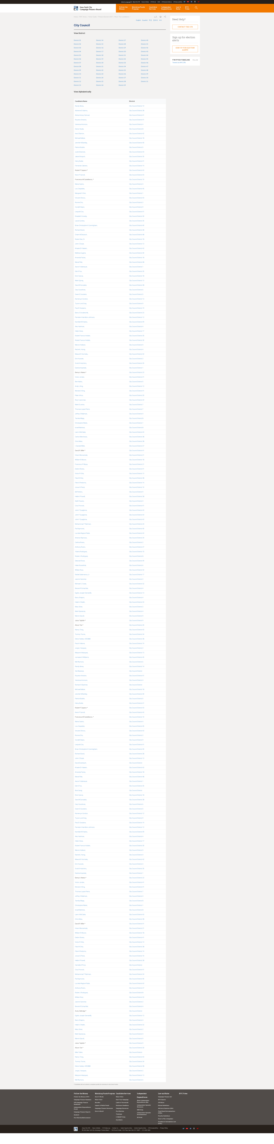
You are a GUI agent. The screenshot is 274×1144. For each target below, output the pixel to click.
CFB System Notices (167, 2)
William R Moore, (80, 460)
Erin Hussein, (79, 359)
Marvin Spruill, (79, 616)
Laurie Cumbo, (80, 221)
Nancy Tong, (79, 630)
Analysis (76, 1115)
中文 (150, 20)
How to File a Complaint (165, 1119)
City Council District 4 (136, 124)
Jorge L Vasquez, (80, 648)
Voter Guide (92, 17)
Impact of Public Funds (102, 1105)
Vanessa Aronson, (81, 124)
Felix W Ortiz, (79, 478)
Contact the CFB (185, 27)
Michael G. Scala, (80, 584)
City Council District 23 (136, 313)
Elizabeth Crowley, (81, 216)
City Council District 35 (136, 156)
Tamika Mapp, (80, 418)
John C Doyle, (79, 244)
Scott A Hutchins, (81, 363)
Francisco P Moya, (81, 464)
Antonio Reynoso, (81, 538)
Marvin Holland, (80, 345)
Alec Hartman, (80, 326)
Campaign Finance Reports (82, 1112)
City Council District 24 (136, 400)
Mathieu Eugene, (80, 253)
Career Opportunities (126, 1128)
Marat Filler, (79, 262)
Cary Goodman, (80, 290)
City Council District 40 (136, 143)
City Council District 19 (136, 308)
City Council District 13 (136, 244)
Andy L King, (79, 386)
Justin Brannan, (80, 152)
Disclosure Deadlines (122, 1105)
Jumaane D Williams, (82, 657)
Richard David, (80, 230)
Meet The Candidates (121, 17)
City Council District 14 (136, 106)
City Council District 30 (136, 216)
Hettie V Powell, (80, 496)
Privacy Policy (164, 1128)
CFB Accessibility (177, 2)
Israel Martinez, (80, 427)
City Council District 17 (136, 331)
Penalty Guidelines (164, 1116)
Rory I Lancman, (80, 400)
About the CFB (136, 2)
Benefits (97, 1102)
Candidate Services (153, 8)
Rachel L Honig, (80, 349)
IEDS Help (140, 1110)
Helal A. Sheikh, (80, 602)
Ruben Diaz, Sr (80, 239)
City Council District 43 (136, 152)
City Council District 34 (136, 538)
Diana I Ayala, (79, 129)
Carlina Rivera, (80, 542)
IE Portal (139, 1117)
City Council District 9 (136, 207)
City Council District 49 (136, 322)
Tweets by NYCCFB (179, 62)
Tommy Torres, (80, 634)
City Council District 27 (136, 446)
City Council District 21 (136, 455)
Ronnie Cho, (79, 202)
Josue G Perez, (80, 487)
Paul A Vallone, (80, 643)
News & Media (145, 2)
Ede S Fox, (78, 271)
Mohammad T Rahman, (83, 524)
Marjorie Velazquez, (81, 653)
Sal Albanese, (79, 671)
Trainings (119, 1114)
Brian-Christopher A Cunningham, (86, 225)
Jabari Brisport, (80, 156)
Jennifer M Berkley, (81, 143)
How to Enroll (99, 1111)
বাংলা (160, 20)
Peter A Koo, (79, 395)
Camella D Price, (80, 965)
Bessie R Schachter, (81, 588)
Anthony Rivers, (80, 547)
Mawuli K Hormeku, (81, 354)
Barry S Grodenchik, (81, 313)
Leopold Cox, (79, 211)
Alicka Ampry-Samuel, (82, 115)
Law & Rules (178, 8)
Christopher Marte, (81, 423)
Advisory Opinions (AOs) (165, 1108)
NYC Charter (162, 1099)
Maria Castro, (79, 184)
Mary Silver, (79, 607)
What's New (98, 1099)
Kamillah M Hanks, (81, 322)
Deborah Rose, (80, 561)
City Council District (135, 671)
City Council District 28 (136, 110)
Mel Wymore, (79, 662)
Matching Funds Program (138, 8)
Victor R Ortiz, (79, 473)
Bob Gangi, (78, 790)
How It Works (99, 1097)
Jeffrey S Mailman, (81, 414)
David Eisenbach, (80, 763)
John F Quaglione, (81, 510)
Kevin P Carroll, (80, 175)
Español (144, 20)
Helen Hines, (79, 331)
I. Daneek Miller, (80, 446)
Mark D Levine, (80, 404)
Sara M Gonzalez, (81, 285)
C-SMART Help (120, 1117)
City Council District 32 (136, 570)
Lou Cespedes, (80, 189)
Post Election (120, 1111)
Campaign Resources (122, 1108)
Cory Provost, (79, 506)
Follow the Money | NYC (81, 1097)
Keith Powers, (79, 501)
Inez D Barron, (79, 133)
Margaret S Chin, (80, 193)
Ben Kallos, (79, 381)
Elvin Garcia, (79, 276)
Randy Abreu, (79, 106)
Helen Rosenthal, (80, 565)
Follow (195, 60)
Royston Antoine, (81, 120)
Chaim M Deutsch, (81, 234)
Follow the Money (123, 8)
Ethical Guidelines (163, 1105)
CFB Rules (161, 1102)
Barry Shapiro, (80, 597)
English (138, 20)
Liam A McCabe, (80, 432)
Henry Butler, (79, 161)
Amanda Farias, (80, 257)
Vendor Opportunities (140, 1128)
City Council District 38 (136, 285)
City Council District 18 (136, 138)
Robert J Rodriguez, (81, 556)
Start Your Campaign (122, 1099)
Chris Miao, (79, 441)
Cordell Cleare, (80, 207)
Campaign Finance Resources (104, 1108)
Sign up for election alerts (185, 49)
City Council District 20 (136, 395)
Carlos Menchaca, (81, 437)
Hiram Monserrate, (81, 455)
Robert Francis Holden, (82, 336)
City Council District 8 (136, 129)
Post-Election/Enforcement (82, 1117)
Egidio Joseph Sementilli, (83, 593)
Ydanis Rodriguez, (81, 551)
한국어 (155, 20)
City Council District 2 (136, 202)
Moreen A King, (80, 391)
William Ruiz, (79, 570)
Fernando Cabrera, (81, 166)
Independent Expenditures (166, 8)
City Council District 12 (136, 299)
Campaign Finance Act (165, 1097)
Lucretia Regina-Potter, (82, 533)
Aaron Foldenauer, (81, 267)
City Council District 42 (136, 133)
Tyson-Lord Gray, (81, 303)
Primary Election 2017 (105, 17)
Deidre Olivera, (79, 469)
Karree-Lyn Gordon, (81, 299)
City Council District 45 (136, 189)
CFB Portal (153, 2)
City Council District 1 (136, 193)
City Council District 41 (136, 115)
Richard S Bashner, (81, 685)
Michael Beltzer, (80, 138)
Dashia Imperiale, (80, 368)
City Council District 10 (136, 179)
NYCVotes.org (106, 1128)
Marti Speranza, (80, 611)
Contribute (119, 1120)
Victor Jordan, (80, 377)
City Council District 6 (136, 290)
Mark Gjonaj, (79, 280)
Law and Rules (163, 1094)
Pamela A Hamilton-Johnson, (85, 317)
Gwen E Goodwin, (81, 294)
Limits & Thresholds (122, 1102)
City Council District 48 (136, 234)
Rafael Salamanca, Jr (82, 574)
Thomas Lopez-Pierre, (82, 409)
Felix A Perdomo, (80, 483)
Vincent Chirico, (80, 198)
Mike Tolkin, (79, 1052)
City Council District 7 (136, 404)
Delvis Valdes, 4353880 (83, 639)
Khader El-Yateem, (81, 248)
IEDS (159, 2)
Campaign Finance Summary (82, 1099)
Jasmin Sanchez (80, 579)
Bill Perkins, (79, 492)
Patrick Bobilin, (80, 147)
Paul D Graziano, (80, 308)
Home (76, 17)
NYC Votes (187, 8)
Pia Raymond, (79, 528)
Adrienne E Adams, (81, 110)
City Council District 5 (136, 147)
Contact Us (115, 1128)
